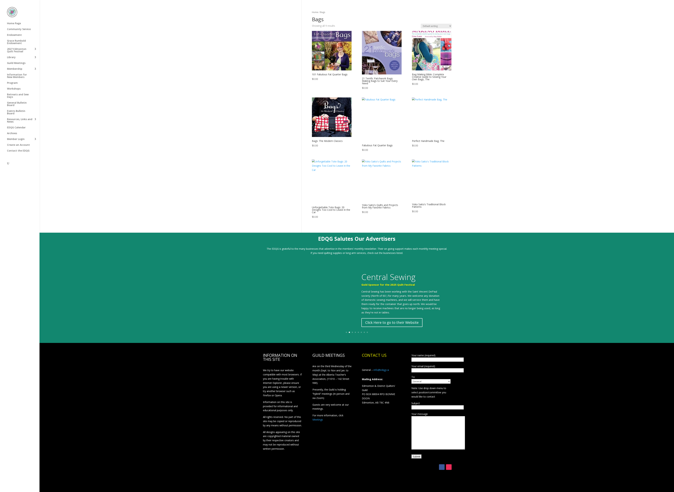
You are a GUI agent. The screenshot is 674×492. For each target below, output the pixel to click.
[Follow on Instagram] (449, 467)
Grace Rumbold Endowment (16, 42)
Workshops (14, 88)
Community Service (19, 29)
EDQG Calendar (16, 127)
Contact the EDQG (18, 150)
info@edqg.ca (381, 370)
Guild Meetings (16, 63)
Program (12, 83)
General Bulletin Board (17, 104)
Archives (12, 133)
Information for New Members (17, 76)
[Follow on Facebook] (442, 467)
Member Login (16, 139)
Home (315, 12)
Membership (14, 69)
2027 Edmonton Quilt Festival (16, 50)
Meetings (317, 419)
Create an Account (18, 145)
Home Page (14, 23)
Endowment (14, 35)
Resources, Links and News (19, 120)
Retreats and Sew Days (18, 96)
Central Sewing (388, 276)
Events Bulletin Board (16, 112)
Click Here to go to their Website (392, 322)
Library (11, 57)
